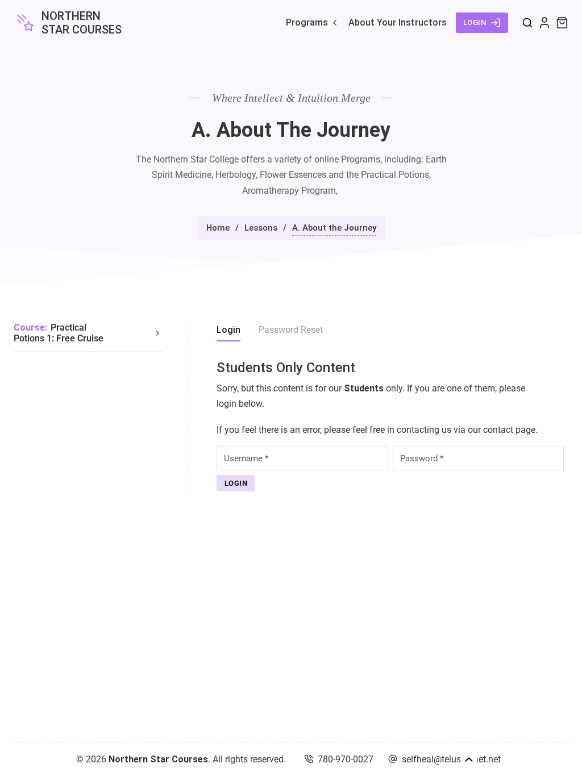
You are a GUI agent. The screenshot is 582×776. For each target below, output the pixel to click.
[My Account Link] (544, 23)
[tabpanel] (392, 425)
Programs (307, 22)
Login (475, 22)
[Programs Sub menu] (334, 22)
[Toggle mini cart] (562, 22)
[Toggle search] (527, 22)
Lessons (260, 228)
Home (218, 228)
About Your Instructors (397, 22)
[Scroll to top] (468, 759)
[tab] (228, 331)
